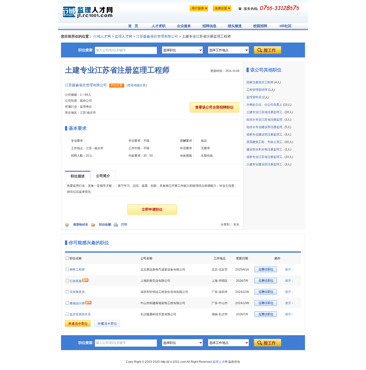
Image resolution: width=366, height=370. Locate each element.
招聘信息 (209, 26)
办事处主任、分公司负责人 (264, 104)
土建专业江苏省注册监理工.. (265, 112)
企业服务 (184, 26)
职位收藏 (105, 224)
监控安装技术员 (80, 314)
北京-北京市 (220, 269)
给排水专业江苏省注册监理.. (265, 119)
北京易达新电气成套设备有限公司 (162, 269)
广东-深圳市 (220, 292)
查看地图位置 (137, 85)
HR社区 (286, 26)
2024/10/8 (242, 292)
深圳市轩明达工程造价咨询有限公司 (164, 292)
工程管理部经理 (256, 90)
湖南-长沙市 (220, 314)
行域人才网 (102, 36)
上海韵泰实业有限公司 (155, 280)
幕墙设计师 (77, 303)
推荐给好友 (80, 224)
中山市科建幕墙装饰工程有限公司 (162, 303)
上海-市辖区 (220, 280)
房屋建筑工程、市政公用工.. (265, 142)
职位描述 (78, 176)
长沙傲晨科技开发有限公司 (158, 314)
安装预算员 (77, 292)
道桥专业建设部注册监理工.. (265, 134)
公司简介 (103, 176)
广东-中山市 (220, 303)
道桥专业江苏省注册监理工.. (265, 157)
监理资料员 (253, 97)
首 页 (133, 26)
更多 (236, 224)
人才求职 (159, 26)
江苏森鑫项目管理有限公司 (157, 36)
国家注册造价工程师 (259, 82)
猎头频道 (235, 26)
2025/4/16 (242, 269)
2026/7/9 (242, 280)
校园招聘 (260, 26)
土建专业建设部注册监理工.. (265, 164)
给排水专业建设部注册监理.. (265, 127)
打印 (124, 224)
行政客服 (76, 281)
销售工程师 (77, 269)
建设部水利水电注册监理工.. (265, 149)
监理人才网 (123, 36)
